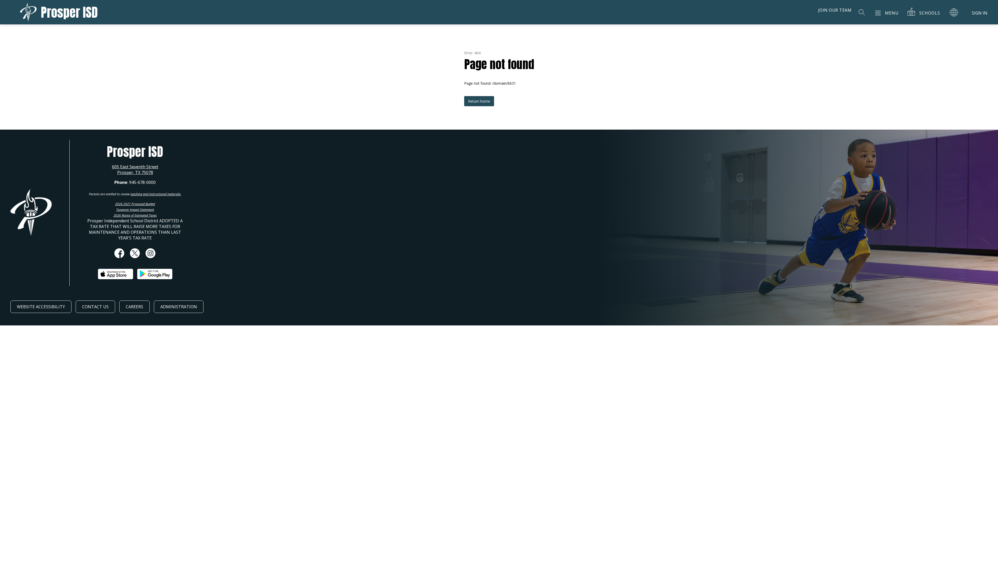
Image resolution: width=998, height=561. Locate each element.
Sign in (979, 13)
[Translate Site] (954, 12)
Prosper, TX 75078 (135, 172)
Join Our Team (835, 10)
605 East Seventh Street (135, 167)
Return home (479, 101)
